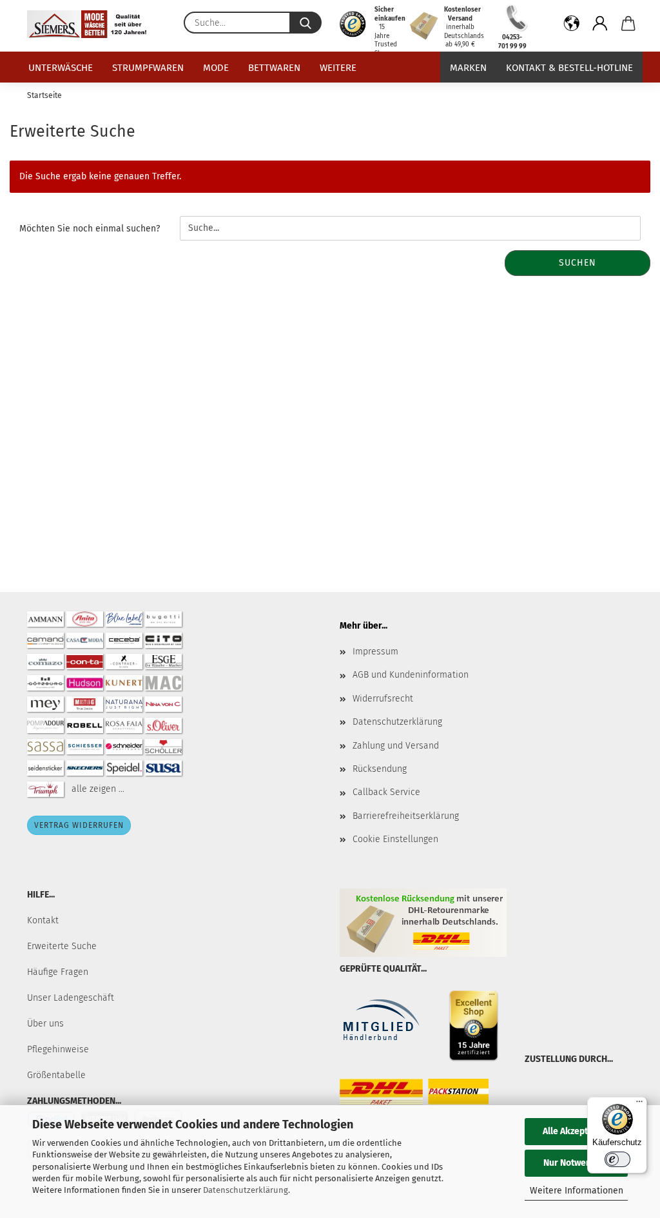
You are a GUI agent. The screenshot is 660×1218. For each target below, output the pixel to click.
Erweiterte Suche (62, 946)
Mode (216, 68)
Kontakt (43, 920)
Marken (468, 68)
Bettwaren (274, 68)
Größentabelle (56, 1075)
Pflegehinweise (58, 1049)
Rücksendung (380, 768)
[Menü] (639, 1104)
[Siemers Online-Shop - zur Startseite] (91, 24)
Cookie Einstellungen (395, 839)
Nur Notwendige (576, 1162)
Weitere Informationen (576, 1190)
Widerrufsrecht (383, 698)
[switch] (617, 1159)
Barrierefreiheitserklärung (406, 815)
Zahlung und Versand (396, 745)
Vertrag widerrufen (79, 825)
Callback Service (386, 792)
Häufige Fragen (57, 972)
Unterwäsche (60, 68)
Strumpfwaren (148, 68)
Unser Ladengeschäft (70, 997)
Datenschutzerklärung (245, 1190)
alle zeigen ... (98, 788)
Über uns (45, 1023)
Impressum (375, 651)
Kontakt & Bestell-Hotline (569, 68)
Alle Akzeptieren (576, 1131)
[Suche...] (305, 23)
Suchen (577, 262)
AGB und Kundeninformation (411, 674)
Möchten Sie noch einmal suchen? (89, 228)
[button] (572, 26)
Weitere (338, 68)
